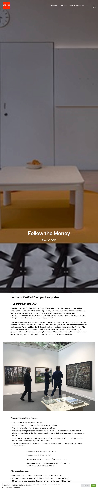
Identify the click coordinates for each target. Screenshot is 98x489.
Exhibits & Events (81, 5)
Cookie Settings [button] (85, 485)
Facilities (63, 5)
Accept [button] (93, 485)
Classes (71, 5)
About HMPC (53, 5)
